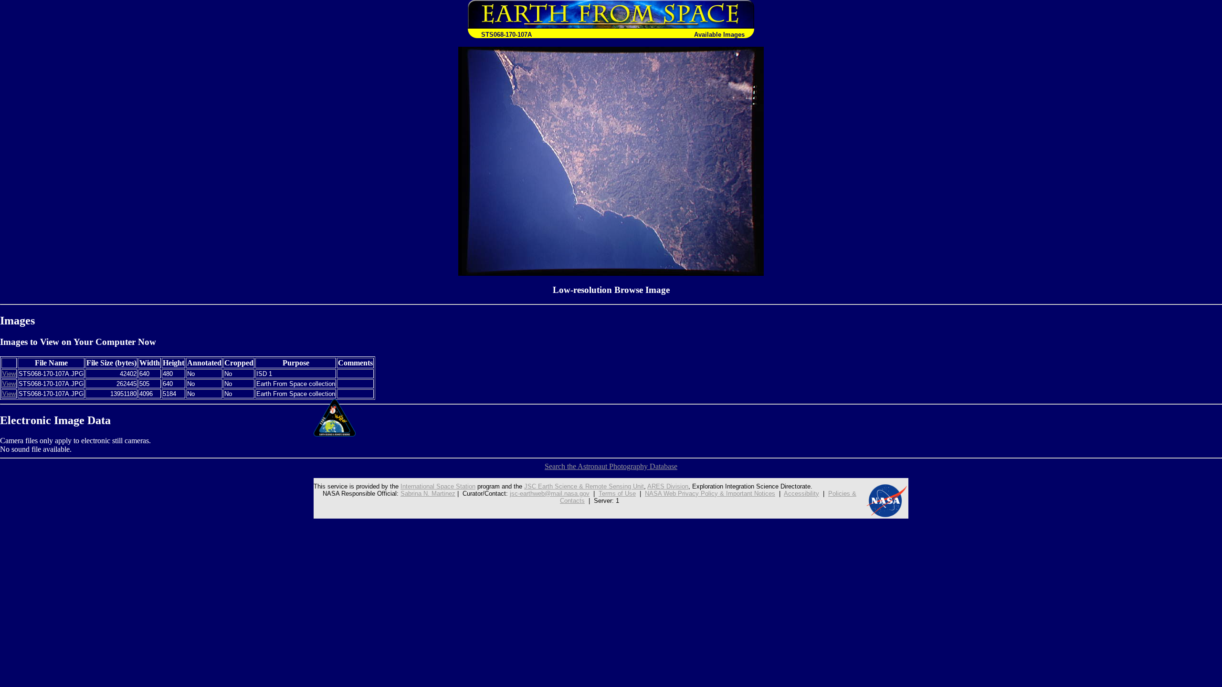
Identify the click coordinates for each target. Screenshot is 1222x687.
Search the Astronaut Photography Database (611, 466)
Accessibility (801, 493)
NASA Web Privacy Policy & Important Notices (710, 493)
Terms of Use (617, 493)
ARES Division (667, 486)
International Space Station (437, 486)
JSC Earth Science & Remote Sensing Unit (584, 486)
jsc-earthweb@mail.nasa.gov (550, 493)
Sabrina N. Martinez (427, 493)
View (9, 373)
